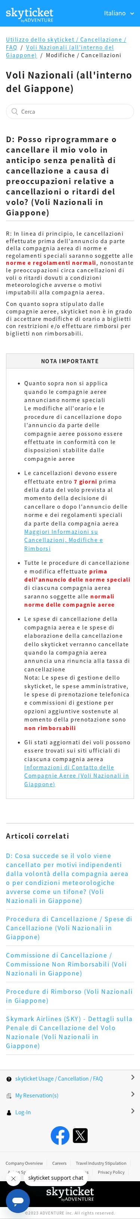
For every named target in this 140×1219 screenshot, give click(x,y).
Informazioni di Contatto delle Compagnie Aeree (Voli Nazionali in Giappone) (76, 775)
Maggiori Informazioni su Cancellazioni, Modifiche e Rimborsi (63, 540)
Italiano (115, 12)
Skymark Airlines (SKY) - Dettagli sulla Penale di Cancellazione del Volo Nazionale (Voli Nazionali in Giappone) (69, 1032)
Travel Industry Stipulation (101, 1163)
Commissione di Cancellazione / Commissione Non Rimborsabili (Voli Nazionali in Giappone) (66, 963)
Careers (59, 1163)
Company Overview (24, 1163)
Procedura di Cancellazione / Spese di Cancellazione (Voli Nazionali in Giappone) (69, 927)
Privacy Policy (111, 1172)
